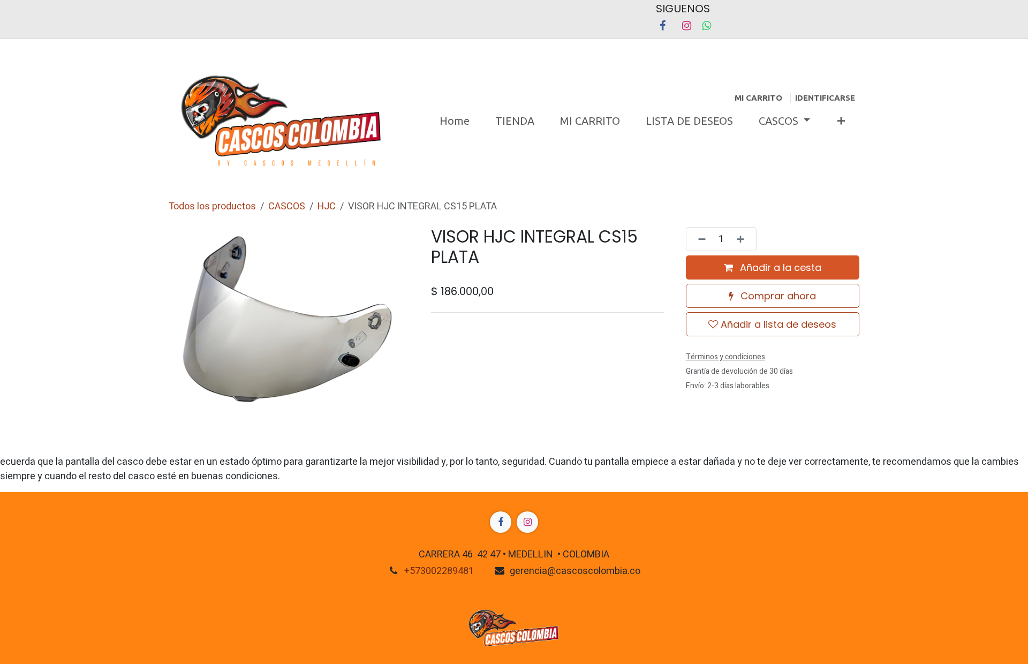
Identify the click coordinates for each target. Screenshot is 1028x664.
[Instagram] (686, 25)
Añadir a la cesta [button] (779, 267)
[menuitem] (454, 121)
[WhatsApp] (706, 25)
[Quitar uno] (698, 239)
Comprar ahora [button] (777, 296)
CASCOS (286, 206)
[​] (500, 522)
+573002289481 (439, 571)
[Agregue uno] (743, 239)
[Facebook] (662, 25)
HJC (327, 206)
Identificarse (825, 97)
